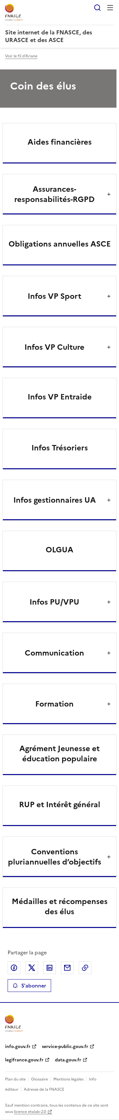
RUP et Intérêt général (59, 805)
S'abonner (33, 985)
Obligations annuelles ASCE (60, 244)
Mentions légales (68, 1079)
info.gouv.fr (17, 1046)
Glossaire (39, 1079)
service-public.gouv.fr (65, 1046)
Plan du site (15, 1079)
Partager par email (67, 967)
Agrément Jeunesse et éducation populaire (59, 753)
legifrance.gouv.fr (24, 1060)
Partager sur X (31, 967)
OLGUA (59, 550)
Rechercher (97, 7)
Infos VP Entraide (60, 397)
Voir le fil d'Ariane (21, 56)
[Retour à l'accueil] (14, 1023)
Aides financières (60, 142)
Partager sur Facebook (14, 967)
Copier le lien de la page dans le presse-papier (85, 967)
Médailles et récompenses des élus (60, 906)
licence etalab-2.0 (30, 1112)
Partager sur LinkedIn (49, 967)
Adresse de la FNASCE (44, 1089)
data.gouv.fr (68, 1060)
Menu (110, 7)
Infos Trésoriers (59, 448)
